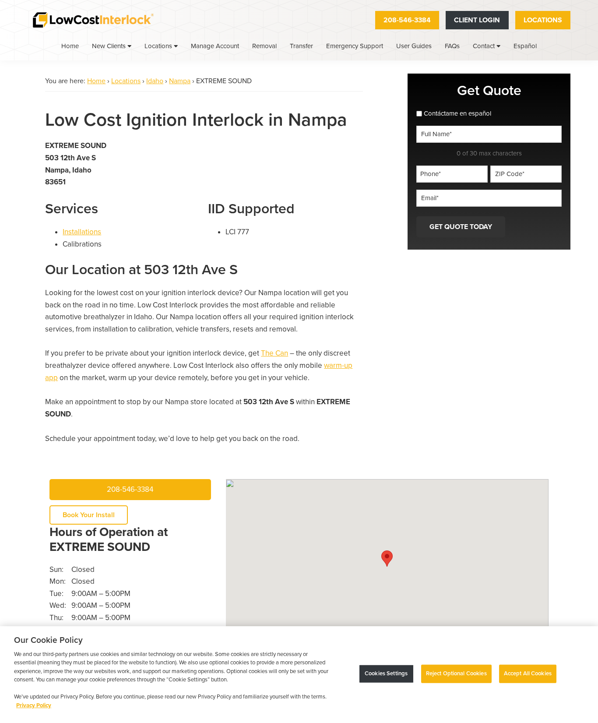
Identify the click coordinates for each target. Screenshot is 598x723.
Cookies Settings (386, 673)
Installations (82, 231)
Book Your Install (89, 515)
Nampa (179, 81)
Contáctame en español (457, 113)
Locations (543, 20)
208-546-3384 (407, 20)
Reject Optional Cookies (456, 673)
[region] (299, 674)
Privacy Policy (33, 705)
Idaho (154, 81)
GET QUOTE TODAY (460, 226)
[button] (387, 558)
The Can (274, 353)
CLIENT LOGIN (477, 20)
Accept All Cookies (528, 673)
